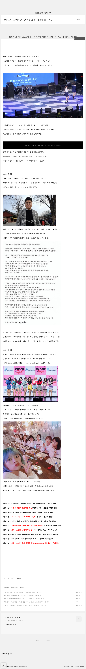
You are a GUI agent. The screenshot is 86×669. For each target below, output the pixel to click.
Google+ (25, 666)
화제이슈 (7, 587)
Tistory (72, 666)
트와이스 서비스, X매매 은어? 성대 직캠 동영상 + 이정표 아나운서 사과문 (28, 20)
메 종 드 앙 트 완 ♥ (12, 617)
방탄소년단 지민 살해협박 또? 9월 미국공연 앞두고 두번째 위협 (23, 599)
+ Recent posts (7, 653)
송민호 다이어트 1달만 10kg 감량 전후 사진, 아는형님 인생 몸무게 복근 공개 (27, 602)
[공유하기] (9, 578)
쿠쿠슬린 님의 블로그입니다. (14, 620)
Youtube (20, 666)
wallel (82, 666)
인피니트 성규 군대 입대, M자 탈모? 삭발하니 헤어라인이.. (21, 592)
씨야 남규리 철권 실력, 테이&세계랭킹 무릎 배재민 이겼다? (21, 595)
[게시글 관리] (11, 578)
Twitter (10, 666)
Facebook (15, 666)
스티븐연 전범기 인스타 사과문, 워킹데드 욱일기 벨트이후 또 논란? (24, 605)
